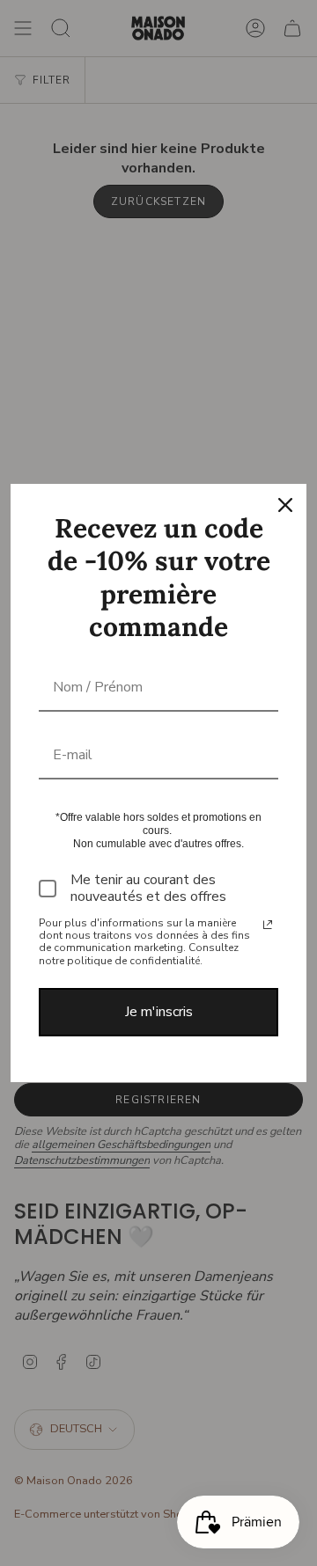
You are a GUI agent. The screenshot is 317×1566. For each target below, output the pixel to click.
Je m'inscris (159, 1011)
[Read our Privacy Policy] (267, 924)
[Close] (285, 505)
